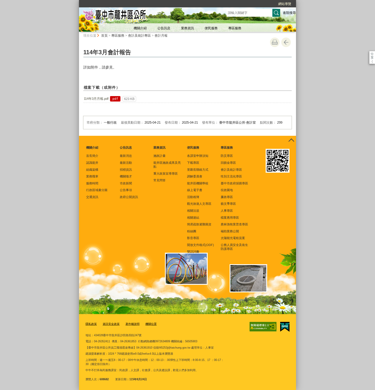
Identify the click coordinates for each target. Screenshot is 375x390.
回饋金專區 (228, 162)
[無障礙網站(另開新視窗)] (263, 326)
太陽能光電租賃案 (233, 238)
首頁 (104, 35)
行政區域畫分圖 (96, 190)
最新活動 (126, 162)
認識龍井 (92, 162)
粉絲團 (191, 231)
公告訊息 (163, 28)
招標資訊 (126, 169)
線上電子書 (194, 190)
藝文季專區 (228, 203)
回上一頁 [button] (286, 42)
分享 (372, 54)
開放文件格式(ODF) (200, 245)
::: (77, 2)
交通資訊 (92, 197)
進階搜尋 (289, 13)
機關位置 (151, 324)
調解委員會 (194, 176)
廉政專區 (227, 197)
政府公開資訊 (129, 197)
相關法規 (193, 210)
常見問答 (159, 180)
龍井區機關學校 (197, 183)
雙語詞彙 (193, 251)
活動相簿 (193, 197)
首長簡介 (92, 155)
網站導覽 (284, 4)
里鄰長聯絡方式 (197, 169)
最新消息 (126, 155)
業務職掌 (92, 176)
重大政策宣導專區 (165, 173)
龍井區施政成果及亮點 (167, 164)
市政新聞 (126, 183)
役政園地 (227, 190)
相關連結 (193, 217)
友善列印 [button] (275, 42)
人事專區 (227, 210)
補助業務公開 (230, 231)
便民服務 (211, 28)
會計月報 (161, 35)
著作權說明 (132, 324)
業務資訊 (187, 28)
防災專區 (227, 155)
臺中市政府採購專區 (234, 183)
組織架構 (92, 169)
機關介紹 (140, 28)
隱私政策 (91, 324)
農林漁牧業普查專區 (234, 224)
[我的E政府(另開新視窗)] (284, 327)
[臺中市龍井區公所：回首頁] (147, 16)
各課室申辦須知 (197, 155)
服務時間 (92, 183)
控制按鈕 (291, 140)
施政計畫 (159, 155)
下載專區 (193, 162)
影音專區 (193, 238)
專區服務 (234, 28)
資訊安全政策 (111, 324)
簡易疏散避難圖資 (199, 224)
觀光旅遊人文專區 (199, 203)
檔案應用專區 (230, 217)
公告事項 (126, 190)
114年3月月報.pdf (96, 98)
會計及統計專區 (139, 35)
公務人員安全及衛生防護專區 (234, 247)
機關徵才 (126, 176)
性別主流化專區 (231, 176)
